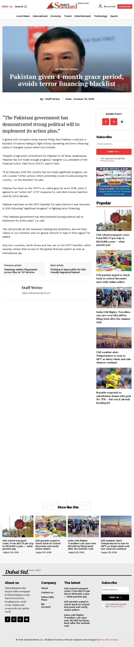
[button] (21, 6)
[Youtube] (26, 619)
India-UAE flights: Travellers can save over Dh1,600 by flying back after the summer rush (113, 317)
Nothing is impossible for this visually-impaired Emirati (68, 271)
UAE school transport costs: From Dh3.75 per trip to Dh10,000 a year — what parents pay (113, 240)
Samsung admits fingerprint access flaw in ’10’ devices (21, 271)
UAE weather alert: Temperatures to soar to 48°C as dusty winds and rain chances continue (113, 357)
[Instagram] (14, 619)
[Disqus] (46, 351)
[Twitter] (113, 121)
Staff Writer (52, 99)
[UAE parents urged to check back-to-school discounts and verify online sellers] (114, 260)
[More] (122, 121)
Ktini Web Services (109, 640)
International (67, 69)
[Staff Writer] (10, 290)
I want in (112, 152)
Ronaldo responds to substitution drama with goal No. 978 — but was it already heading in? (113, 397)
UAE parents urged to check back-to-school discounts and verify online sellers (113, 278)
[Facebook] (105, 121)
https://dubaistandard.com (36, 293)
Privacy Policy (107, 161)
